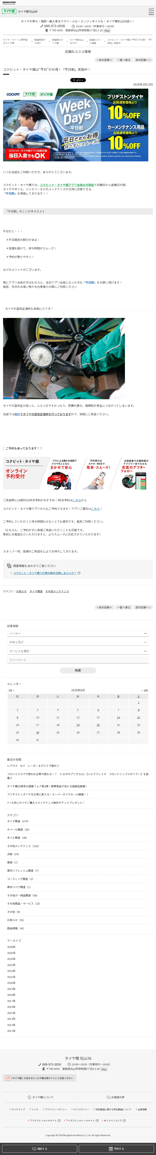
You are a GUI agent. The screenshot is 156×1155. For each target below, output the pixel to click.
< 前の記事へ (104, 60)
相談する (42, 1149)
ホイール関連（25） (19, 829)
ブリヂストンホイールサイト (80, 1120)
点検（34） (14, 854)
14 (118, 717)
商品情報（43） (16, 928)
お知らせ (21, 591)
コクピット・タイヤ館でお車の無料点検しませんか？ (45, 573)
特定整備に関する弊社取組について (113, 1109)
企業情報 (142, 1109)
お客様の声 (118, 1097)
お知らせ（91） (16, 920)
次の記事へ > (143, 60)
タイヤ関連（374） (18, 821)
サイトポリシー (81, 1109)
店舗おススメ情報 (95, 41)
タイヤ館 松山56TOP (76, 41)
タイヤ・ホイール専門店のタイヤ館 (15, 41)
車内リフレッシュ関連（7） (23, 870)
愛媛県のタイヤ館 (57, 41)
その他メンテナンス (57, 591)
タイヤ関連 (36, 591)
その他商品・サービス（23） (24, 903)
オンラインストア (113, 1120)
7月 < (11, 690)
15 (138, 717)
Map (107, 30)
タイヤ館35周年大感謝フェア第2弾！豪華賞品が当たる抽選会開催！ (47, 786)
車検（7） (13, 862)
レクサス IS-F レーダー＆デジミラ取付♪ (33, 766)
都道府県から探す (40, 41)
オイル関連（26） (17, 838)
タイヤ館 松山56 (28, 11)
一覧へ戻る (123, 60)
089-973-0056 (54, 25)
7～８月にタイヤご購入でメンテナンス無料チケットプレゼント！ (46, 803)
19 (78, 725)
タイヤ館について (42, 1097)
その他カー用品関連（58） (23, 895)
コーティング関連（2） (21, 879)
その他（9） (14, 912)
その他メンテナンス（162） (23, 846)
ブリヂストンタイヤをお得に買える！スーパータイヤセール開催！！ (48, 794)
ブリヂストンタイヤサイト (43, 1120)
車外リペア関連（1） (19, 887)
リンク (34, 1109)
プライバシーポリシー (56, 1109)
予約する (119, 1149)
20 (98, 725)
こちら (77, 500)
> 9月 (145, 690)
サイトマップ (18, 1109)
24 (37, 732)
